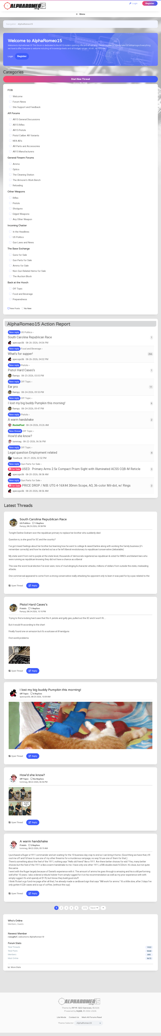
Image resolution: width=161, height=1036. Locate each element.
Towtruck (17, 458)
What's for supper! (20, 354)
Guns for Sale (19, 255)
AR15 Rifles (18, 124)
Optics (15, 169)
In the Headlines (20, 231)
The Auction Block (21, 276)
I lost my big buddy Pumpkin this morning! (36, 403)
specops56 (18, 342)
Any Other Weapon (21, 219)
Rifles (14, 197)
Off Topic (16, 288)
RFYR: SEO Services (82, 1008)
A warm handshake (21, 419)
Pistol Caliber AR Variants (25, 135)
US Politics (17, 237)
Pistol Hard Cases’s (21, 370)
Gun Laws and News (22, 242)
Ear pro (13, 387)
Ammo (15, 164)
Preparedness (19, 299)
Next (93, 907)
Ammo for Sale (20, 265)
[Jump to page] (103, 908)
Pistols (15, 203)
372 (85, 907)
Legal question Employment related (32, 452)
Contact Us (74, 1017)
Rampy (16, 375)
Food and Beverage (22, 294)
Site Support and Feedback (25, 107)
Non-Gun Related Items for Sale (28, 271)
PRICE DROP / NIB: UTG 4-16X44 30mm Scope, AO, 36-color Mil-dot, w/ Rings (76, 485)
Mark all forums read (92, 1017)
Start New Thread (80, 79)
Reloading (17, 185)
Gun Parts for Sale (21, 260)
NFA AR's (16, 140)
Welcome (16, 96)
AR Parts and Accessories (25, 146)
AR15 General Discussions (25, 119)
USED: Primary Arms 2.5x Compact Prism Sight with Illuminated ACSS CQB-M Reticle (81, 469)
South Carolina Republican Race (30, 337)
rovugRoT (12, 937)
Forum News (18, 101)
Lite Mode (61, 1017)
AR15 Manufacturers (22, 151)
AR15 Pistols (18, 130)
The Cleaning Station (22, 174)
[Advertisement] (80, 985)
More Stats (15, 967)
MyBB (79, 1011)
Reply (34, 585)
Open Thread (16, 585)
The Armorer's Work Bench (26, 180)
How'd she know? (20, 436)
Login (134, 3)
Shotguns (17, 208)
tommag (17, 441)
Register (149, 3)
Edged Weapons (20, 214)
